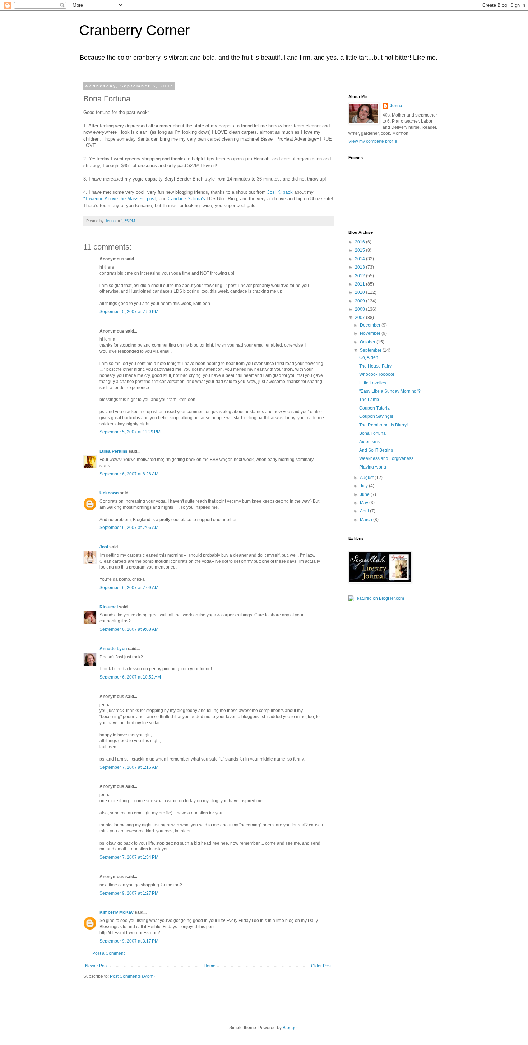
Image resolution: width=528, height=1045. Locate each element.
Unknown (109, 493)
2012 (360, 275)
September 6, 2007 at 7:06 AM (128, 527)
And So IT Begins (376, 450)
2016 (360, 242)
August (367, 477)
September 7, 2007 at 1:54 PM (128, 857)
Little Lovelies (372, 382)
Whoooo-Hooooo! (376, 374)
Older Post (321, 965)
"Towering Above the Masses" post (119, 198)
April (365, 511)
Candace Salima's (187, 198)
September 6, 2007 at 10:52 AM (130, 677)
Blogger (290, 1027)
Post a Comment (108, 953)
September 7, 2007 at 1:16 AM (128, 767)
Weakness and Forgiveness (386, 458)
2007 (360, 317)
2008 (360, 309)
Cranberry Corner (134, 30)
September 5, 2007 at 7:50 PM (128, 311)
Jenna (396, 105)
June (365, 494)
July (364, 485)
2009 (360, 301)
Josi (103, 546)
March (366, 519)
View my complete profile (372, 141)
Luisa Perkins (113, 451)
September (371, 350)
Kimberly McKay (116, 912)
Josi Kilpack (280, 192)
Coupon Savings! (376, 416)
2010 (360, 292)
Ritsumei (108, 607)
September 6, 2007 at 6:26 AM (128, 473)
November (370, 333)
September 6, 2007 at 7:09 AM (128, 587)
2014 (360, 258)
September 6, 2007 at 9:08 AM (128, 629)
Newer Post (96, 965)
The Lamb (369, 399)
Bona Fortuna (372, 433)
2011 (360, 284)
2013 (360, 267)
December (370, 325)
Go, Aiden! (369, 357)
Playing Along (372, 467)
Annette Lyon (113, 648)
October (368, 341)
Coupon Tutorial (375, 408)
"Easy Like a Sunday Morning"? (390, 391)
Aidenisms (369, 441)
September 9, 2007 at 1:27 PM (128, 893)
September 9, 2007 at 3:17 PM (128, 941)
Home (210, 965)
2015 (360, 250)
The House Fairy (375, 366)
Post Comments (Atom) (132, 976)
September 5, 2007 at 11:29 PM (130, 431)
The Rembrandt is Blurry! (383, 425)
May (364, 502)
